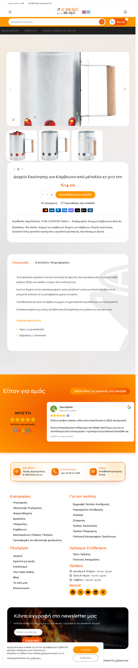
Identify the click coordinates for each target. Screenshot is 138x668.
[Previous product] (14, 169)
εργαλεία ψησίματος (42, 231)
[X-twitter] (80, 592)
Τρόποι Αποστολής (85, 525)
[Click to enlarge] (13, 119)
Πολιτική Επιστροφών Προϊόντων (94, 536)
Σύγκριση (79, 520)
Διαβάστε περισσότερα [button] (61, 436)
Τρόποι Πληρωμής (85, 531)
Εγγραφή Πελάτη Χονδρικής (91, 504)
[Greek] (88, 11)
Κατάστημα (20, 566)
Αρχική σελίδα (10, 30)
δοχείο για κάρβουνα (77, 227)
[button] (10, 89)
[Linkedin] (95, 592)
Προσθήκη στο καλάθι (75, 194)
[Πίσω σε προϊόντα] (18, 169)
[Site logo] (67, 11)
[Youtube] (88, 592)
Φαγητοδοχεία (22, 513)
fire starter (31, 227)
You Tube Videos (23, 572)
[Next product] (22, 169)
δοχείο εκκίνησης (102, 227)
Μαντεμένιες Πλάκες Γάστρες (33, 534)
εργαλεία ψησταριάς (67, 231)
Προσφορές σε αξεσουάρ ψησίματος (37, 540)
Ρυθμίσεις (85, 657)
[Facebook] (73, 592)
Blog (16, 577)
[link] (121, 660)
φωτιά (100, 231)
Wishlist (78, 515)
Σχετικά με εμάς (24, 561)
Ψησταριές (20, 502)
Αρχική (17, 555)
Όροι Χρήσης (82, 554)
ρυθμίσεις (35, 658)
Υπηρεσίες (20, 524)
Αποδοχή (86, 649)
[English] (84, 11)
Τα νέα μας (20, 582)
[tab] (20, 262)
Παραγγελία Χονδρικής (88, 509)
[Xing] (103, 592)
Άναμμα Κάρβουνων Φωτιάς (59, 30)
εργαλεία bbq (20, 231)
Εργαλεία (19, 518)
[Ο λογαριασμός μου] (125, 12)
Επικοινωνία (21, 588)
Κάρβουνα (30, 30)
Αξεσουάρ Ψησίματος (27, 508)
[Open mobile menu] (10, 12)
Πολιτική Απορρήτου (86, 559)
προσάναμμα (88, 231)
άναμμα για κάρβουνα (51, 227)
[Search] (102, 22)
